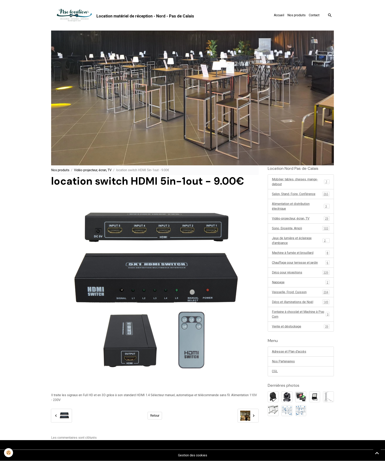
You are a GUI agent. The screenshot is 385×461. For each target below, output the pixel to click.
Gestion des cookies (192, 455)
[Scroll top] (377, 453)
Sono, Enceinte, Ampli (300, 228)
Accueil (279, 15)
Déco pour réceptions (300, 272)
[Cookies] (8, 452)
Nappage (300, 282)
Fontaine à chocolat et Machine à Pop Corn (300, 314)
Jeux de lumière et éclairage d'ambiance (300, 240)
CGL (275, 371)
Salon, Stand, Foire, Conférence (300, 194)
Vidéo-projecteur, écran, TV (92, 170)
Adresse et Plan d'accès (289, 351)
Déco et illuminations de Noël (300, 302)
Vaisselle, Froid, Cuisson (300, 292)
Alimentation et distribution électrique (300, 206)
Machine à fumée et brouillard (300, 253)
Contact (314, 15)
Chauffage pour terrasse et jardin (300, 263)
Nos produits (296, 15)
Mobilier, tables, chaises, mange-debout (300, 181)
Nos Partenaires (283, 361)
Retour (154, 415)
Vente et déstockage (300, 326)
